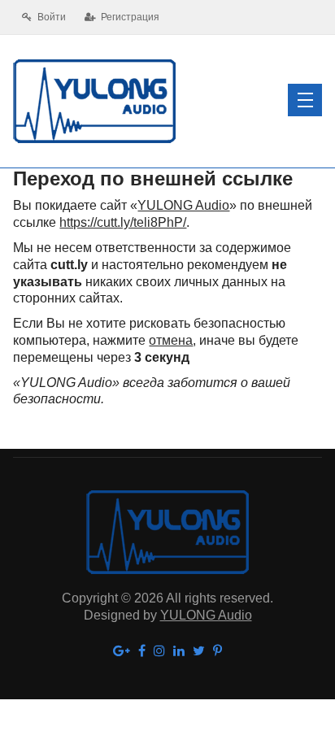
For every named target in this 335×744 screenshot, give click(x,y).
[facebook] (142, 652)
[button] (305, 100)
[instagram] (159, 652)
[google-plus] (122, 652)
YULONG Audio (183, 205)
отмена (171, 340)
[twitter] (198, 652)
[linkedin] (179, 652)
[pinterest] (217, 652)
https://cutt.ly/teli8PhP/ (122, 222)
